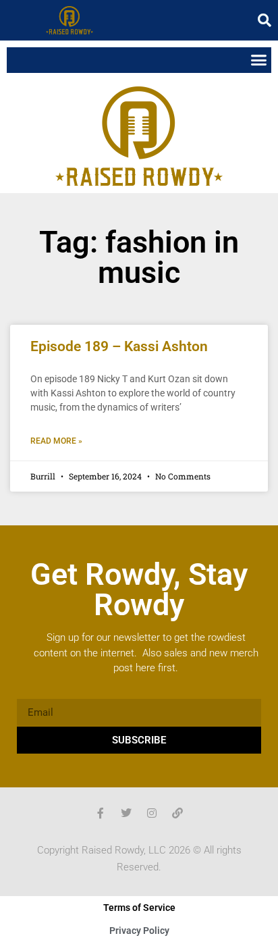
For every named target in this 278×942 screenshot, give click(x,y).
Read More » (56, 441)
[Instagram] (151, 813)
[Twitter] (126, 813)
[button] (264, 20)
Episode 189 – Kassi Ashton (119, 346)
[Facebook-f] (100, 813)
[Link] (177, 813)
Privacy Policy (139, 930)
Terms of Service (139, 907)
